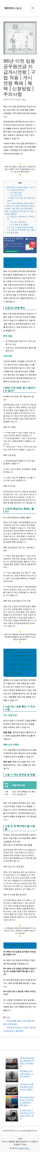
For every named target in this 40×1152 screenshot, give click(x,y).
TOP (20, 1139)
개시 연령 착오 (18, 222)
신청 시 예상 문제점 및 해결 (20, 227)
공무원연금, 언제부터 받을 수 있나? (20, 187)
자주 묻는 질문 (11, 232)
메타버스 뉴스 (13, 8)
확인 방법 (16, 193)
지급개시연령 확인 (16, 190)
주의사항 (15, 195)
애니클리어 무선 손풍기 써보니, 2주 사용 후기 (26, 1073)
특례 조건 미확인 (19, 225)
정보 (8, 1017)
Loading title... (23, 1148)
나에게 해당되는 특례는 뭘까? (20, 203)
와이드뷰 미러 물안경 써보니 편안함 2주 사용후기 (26, 1087)
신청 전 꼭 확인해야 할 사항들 (21, 230)
